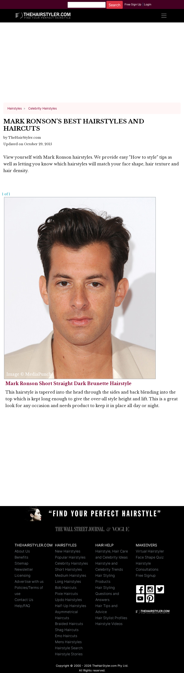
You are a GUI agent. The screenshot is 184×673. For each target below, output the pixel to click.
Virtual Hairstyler (150, 551)
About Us (22, 551)
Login (147, 4)
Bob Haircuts (66, 587)
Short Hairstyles (68, 569)
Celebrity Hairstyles (71, 563)
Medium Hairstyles (70, 575)
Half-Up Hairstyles (70, 606)
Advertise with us (29, 581)
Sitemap (21, 563)
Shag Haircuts (67, 630)
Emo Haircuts (66, 636)
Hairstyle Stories (69, 654)
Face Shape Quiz (150, 557)
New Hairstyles (67, 551)
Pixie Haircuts (66, 594)
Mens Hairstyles (68, 642)
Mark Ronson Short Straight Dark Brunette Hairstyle (68, 383)
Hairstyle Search (69, 648)
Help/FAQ (22, 606)
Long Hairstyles (68, 581)
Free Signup (146, 575)
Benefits (21, 557)
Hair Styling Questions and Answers (107, 593)
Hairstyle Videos (109, 624)
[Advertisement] (92, 64)
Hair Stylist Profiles (111, 618)
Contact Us (24, 600)
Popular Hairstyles (70, 557)
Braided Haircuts (69, 624)
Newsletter (24, 569)
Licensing (23, 575)
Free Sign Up (133, 4)
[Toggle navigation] (163, 15)
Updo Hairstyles (68, 600)
